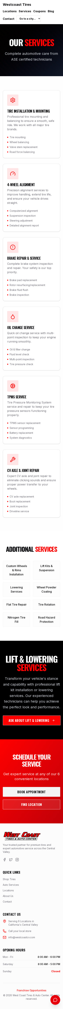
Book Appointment (31, 792)
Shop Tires (9, 879)
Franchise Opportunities (31, 990)
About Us (8, 895)
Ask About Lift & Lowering (29, 720)
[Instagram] (17, 859)
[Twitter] (11, 859)
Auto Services (11, 884)
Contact (8, 18)
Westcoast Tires (17, 4)
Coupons (39, 11)
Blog (51, 11)
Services (25, 11)
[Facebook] (4, 859)
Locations (10, 11)
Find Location (31, 804)
